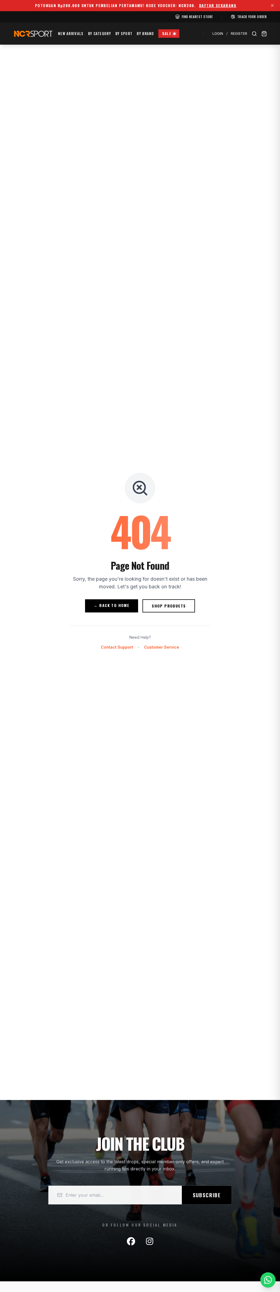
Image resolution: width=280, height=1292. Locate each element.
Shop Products (169, 606)
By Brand (145, 33)
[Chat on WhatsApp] (268, 1280)
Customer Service (161, 647)
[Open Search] (254, 33)
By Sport (123, 33)
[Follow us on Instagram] (149, 1241)
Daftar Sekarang (217, 5)
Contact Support (117, 647)
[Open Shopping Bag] (264, 33)
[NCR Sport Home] (32, 33)
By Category (99, 33)
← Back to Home (112, 605)
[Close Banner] (272, 5)
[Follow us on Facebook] (131, 1241)
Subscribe (207, 1195)
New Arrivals (71, 33)
